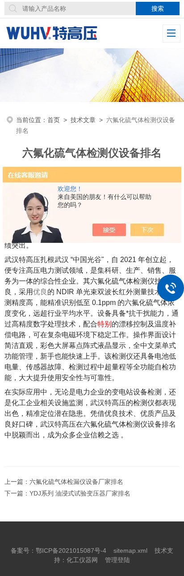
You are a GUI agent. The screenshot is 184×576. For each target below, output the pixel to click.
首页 (53, 119)
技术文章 (83, 119)
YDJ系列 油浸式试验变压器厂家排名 (79, 493)
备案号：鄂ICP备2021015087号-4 (58, 550)
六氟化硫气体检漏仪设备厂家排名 (76, 481)
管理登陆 (117, 559)
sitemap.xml (130, 550)
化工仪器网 (82, 559)
